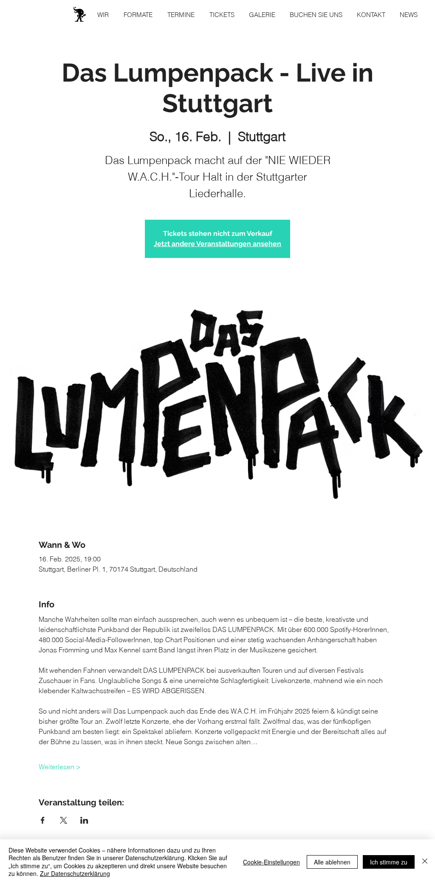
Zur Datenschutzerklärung (75, 873)
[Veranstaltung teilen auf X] (63, 820)
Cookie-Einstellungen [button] (271, 862)
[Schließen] (425, 861)
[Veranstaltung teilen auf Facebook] (43, 820)
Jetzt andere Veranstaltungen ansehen (217, 244)
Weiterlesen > (60, 766)
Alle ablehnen (332, 862)
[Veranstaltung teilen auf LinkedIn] (84, 820)
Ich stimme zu (388, 862)
